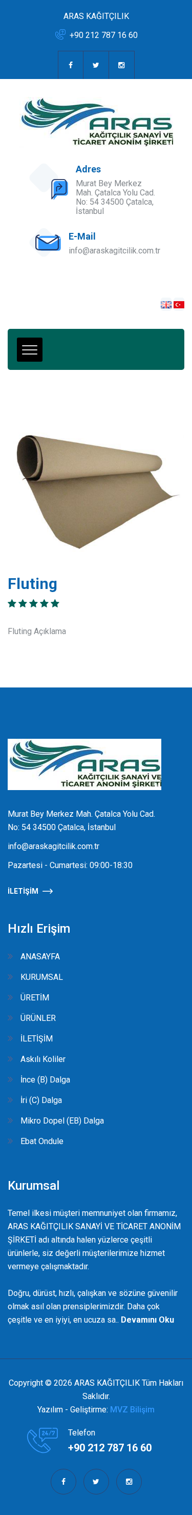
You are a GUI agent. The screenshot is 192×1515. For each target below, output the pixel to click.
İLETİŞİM (23, 891)
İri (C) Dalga (41, 1100)
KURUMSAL (41, 977)
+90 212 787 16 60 (104, 35)
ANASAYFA (40, 956)
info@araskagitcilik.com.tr (114, 250)
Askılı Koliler (43, 1059)
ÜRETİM (34, 997)
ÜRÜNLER (38, 1018)
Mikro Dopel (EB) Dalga (62, 1121)
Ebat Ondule (41, 1141)
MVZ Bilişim (132, 1409)
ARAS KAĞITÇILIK (96, 16)
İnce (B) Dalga (45, 1080)
